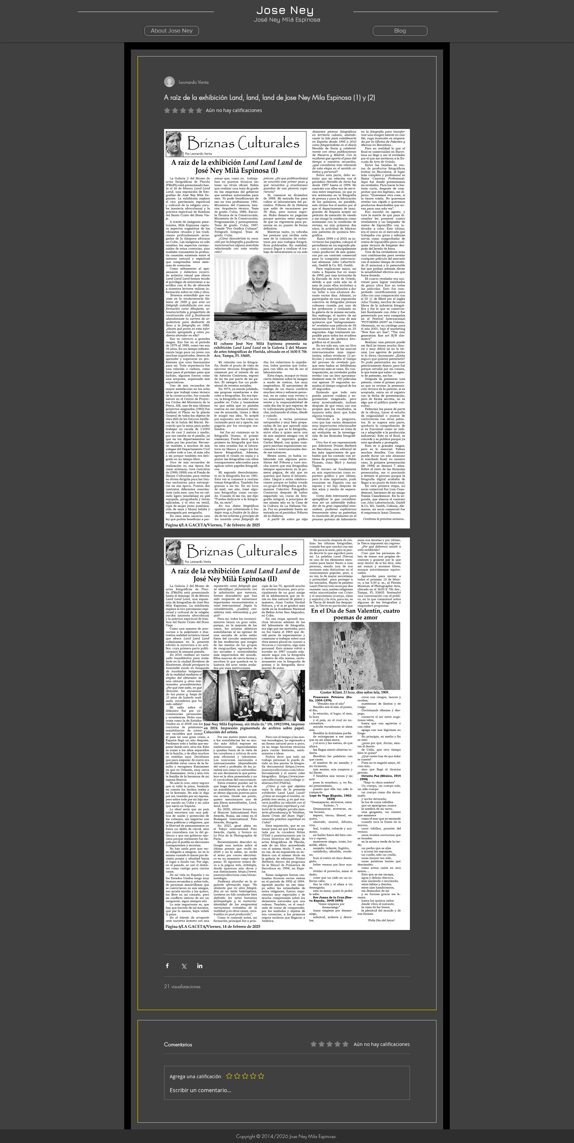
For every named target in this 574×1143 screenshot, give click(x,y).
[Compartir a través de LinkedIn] (200, 966)
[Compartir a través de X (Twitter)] (183, 966)
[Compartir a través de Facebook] (167, 966)
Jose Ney (287, 10)
